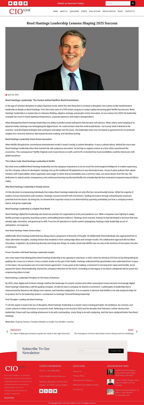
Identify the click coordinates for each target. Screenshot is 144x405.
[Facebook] (10, 3)
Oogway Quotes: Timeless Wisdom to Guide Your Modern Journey (44, 322)
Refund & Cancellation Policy (86, 385)
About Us (64, 11)
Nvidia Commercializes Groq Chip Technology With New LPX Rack (125, 372)
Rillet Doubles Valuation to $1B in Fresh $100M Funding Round (127, 392)
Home (55, 11)
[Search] (132, 3)
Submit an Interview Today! (70, 3)
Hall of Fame (94, 11)
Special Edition (109, 11)
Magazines (74, 11)
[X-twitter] (15, 3)
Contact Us (130, 11)
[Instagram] (20, 3)
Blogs (120, 11)
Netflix (80, 152)
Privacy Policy (79, 376)
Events (84, 11)
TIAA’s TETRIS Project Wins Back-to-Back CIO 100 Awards (127, 382)
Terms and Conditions (83, 380)
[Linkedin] (26, 3)
